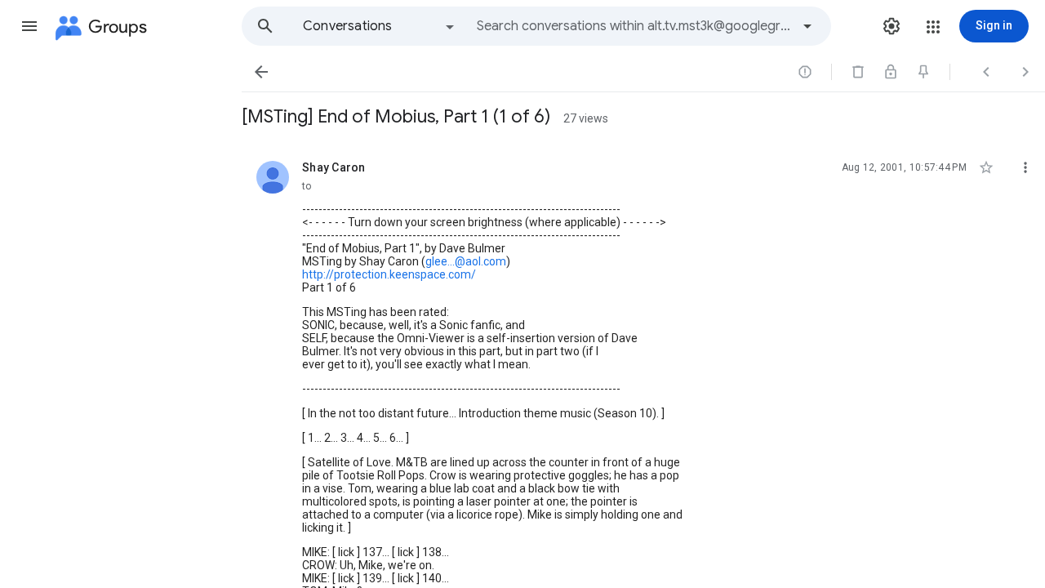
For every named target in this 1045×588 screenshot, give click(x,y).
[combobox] (633, 26)
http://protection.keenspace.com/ (389, 274)
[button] (29, 26)
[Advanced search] (807, 26)
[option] (379, 26)
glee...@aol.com (465, 261)
